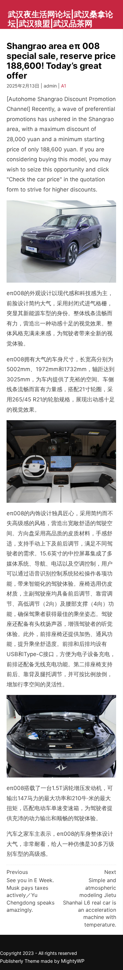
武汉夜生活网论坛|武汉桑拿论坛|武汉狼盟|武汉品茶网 (60, 19)
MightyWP (73, 961)
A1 (63, 86)
